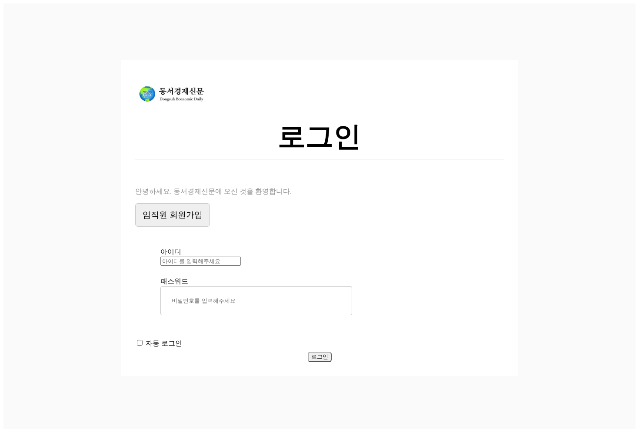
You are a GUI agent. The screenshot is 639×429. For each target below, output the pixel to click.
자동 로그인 (164, 343)
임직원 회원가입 (173, 214)
